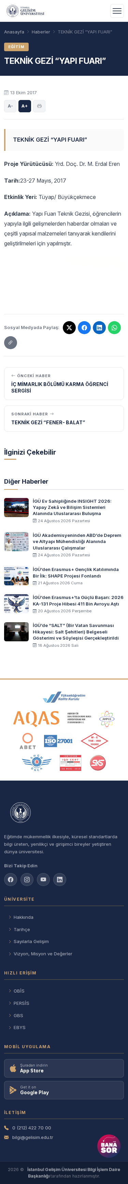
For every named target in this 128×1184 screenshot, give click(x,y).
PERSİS (21, 1003)
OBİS (19, 991)
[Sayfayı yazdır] (39, 106)
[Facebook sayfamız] (10, 879)
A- (10, 106)
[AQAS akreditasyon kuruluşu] (52, 719)
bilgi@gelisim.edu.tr (32, 1137)
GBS (18, 1015)
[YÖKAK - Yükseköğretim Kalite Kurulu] (64, 697)
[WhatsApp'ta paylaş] (114, 327)
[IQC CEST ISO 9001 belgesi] (71, 763)
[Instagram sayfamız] (26, 879)
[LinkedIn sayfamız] (99, 327)
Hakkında (23, 917)
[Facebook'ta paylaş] (84, 327)
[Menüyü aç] (117, 11)
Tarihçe (22, 929)
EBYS (20, 1027)
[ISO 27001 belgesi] (58, 741)
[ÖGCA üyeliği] (37, 763)
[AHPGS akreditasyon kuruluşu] (107, 719)
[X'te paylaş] (69, 327)
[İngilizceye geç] (100, 11)
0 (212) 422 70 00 (31, 1127)
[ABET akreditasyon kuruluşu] (27, 741)
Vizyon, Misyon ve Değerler (43, 953)
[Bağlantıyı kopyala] (10, 342)
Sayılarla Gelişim (31, 941)
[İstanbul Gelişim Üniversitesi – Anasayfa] (25, 11)
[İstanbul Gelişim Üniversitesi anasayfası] (64, 813)
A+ (25, 106)
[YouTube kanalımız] (43, 879)
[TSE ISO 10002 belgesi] (95, 741)
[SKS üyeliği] (98, 763)
